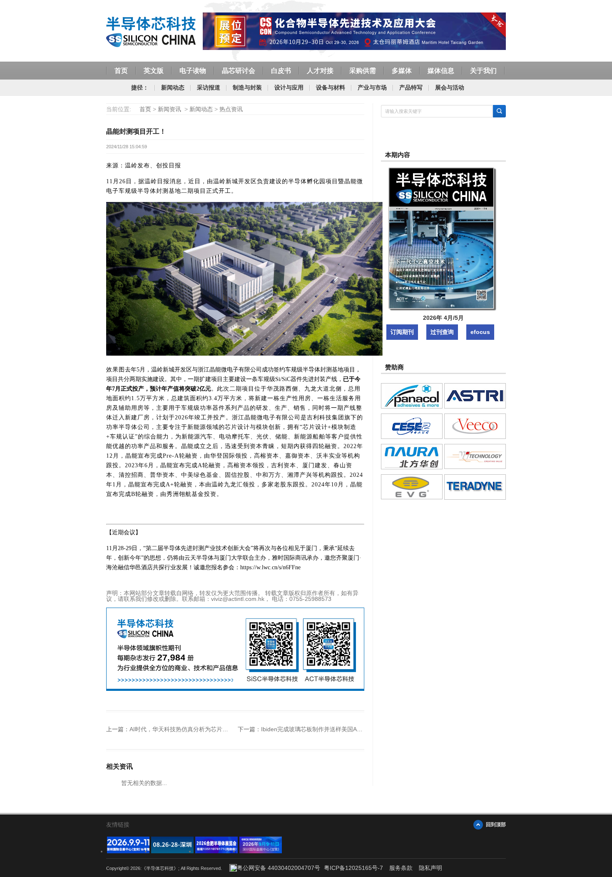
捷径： (140, 87)
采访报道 (208, 87)
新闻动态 (172, 87)
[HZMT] (172, 851)
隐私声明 (430, 868)
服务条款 (401, 868)
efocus (480, 332)
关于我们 (483, 70)
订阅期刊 (402, 332)
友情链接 (117, 824)
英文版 (154, 70)
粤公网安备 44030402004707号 (278, 868)
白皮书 (281, 70)
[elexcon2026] (128, 851)
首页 (121, 70)
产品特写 (411, 87)
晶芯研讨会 (238, 70)
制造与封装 (247, 87)
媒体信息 (441, 70)
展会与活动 (449, 87)
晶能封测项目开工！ (136, 131)
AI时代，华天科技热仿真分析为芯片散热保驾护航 (193, 729)
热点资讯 (231, 109)
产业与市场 (372, 87)
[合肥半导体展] (216, 851)
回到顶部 (496, 824)
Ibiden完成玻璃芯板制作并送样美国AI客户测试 (321, 729)
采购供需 (362, 70)
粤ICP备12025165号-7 (353, 868)
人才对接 (320, 70)
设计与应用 (289, 87)
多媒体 (402, 70)
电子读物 (192, 70)
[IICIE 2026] (260, 851)
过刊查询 (442, 332)
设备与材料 (330, 87)
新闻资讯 (169, 109)
